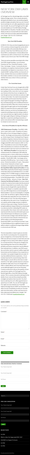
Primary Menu (28, 2)
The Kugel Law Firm (7, 2)
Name (3, 332)
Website (3, 345)
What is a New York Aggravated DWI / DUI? (11, 437)
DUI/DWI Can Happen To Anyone (9, 440)
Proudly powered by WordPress (7, 453)
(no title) (3, 434)
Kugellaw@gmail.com (18, 294)
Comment (4, 311)
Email (3, 338)
